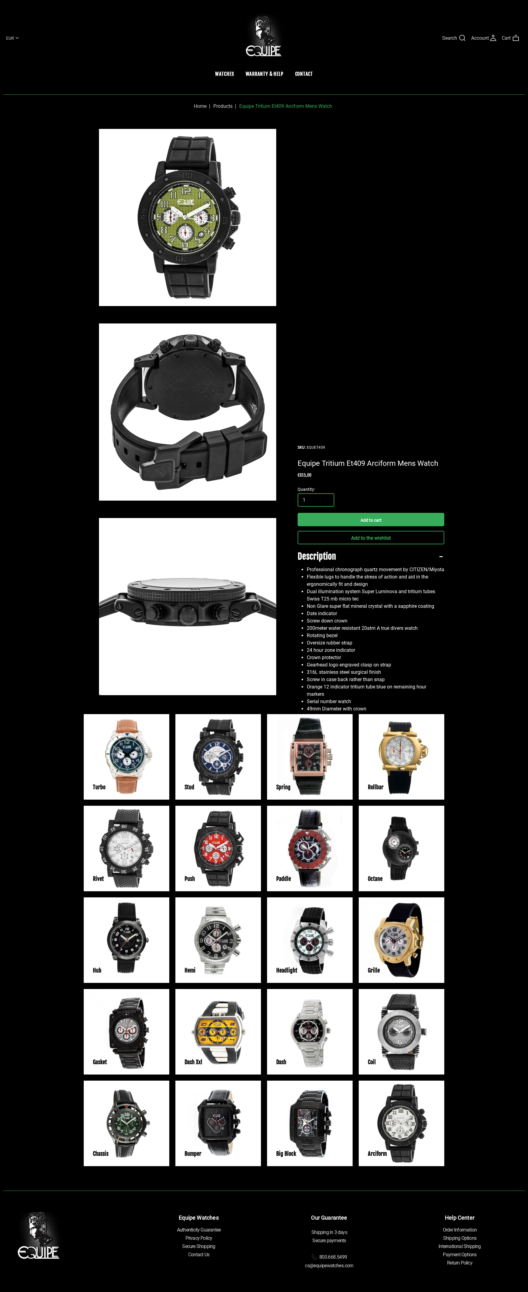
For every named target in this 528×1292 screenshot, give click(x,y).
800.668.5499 (332, 1257)
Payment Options (459, 1254)
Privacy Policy (198, 1238)
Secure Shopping (198, 1246)
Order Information (460, 1230)
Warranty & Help (265, 74)
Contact (304, 74)
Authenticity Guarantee (199, 1230)
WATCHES (224, 74)
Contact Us (198, 1254)
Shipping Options (459, 1238)
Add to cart (371, 520)
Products (223, 106)
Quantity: (306, 489)
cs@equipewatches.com (329, 1265)
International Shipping (459, 1246)
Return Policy (459, 1263)
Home (200, 106)
